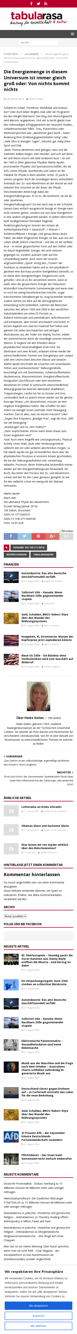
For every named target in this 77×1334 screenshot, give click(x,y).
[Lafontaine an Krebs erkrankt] (11, 810)
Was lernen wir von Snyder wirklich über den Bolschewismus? (44, 846)
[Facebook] (31, 4)
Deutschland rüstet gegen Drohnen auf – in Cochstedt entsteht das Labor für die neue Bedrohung (47, 1092)
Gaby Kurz (49, 603)
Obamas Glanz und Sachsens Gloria (45, 826)
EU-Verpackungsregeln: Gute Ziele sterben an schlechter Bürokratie (44, 982)
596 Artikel (54, 718)
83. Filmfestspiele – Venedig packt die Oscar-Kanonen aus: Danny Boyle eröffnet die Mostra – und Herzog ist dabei (47, 960)
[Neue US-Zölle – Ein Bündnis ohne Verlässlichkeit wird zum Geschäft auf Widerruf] (11, 659)
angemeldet (23, 882)
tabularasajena (43, 554)
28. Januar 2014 (15, 99)
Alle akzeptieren (38, 1305)
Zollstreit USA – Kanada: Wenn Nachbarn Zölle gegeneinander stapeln (42, 595)
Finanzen (11, 564)
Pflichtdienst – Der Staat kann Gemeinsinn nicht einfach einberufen (46, 1156)
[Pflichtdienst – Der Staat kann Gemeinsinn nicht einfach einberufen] (11, 1159)
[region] (38, 1299)
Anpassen (38, 1315)
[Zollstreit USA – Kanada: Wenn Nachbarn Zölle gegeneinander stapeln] (11, 596)
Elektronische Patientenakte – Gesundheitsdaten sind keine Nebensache (42, 1044)
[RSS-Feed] (46, 4)
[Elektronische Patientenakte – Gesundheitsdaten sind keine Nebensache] (11, 1044)
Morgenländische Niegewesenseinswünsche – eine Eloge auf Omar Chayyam (33, 1236)
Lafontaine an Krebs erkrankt (41, 807)
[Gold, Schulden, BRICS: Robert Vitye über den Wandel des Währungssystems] (11, 618)
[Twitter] (38, 4)
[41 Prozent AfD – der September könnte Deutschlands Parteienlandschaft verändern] (11, 1137)
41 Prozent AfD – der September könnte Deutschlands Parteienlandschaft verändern (43, 1136)
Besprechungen (17, 554)
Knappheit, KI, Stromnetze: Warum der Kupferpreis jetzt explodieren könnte (47, 638)
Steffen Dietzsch (49, 852)
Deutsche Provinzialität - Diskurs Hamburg (29, 1183)
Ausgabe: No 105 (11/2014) (28, 547)
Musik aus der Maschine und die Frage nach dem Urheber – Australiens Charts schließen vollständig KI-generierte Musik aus (47, 1068)
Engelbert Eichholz (53, 581)
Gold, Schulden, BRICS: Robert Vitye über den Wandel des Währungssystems (44, 618)
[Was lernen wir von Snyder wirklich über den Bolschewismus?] (11, 848)
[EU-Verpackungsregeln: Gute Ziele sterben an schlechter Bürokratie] (11, 984)
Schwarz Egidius (52, 666)
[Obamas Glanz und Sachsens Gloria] (11, 829)
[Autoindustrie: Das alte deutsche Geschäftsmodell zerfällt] (11, 577)
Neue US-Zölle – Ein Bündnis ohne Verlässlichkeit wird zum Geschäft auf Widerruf (47, 659)
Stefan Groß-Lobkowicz (55, 811)
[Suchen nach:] (39, 42)
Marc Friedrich (51, 625)
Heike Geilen (36, 99)
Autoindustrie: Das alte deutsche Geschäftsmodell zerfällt (43, 574)
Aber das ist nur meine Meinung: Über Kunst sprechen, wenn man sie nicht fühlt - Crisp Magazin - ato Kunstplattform (36, 1251)
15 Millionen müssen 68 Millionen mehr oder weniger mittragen (34, 1188)
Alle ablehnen (38, 1326)
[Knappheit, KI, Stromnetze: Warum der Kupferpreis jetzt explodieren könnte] (11, 640)
